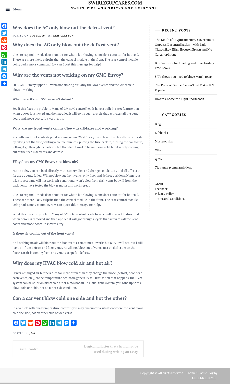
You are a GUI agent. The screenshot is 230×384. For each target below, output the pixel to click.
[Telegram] (4, 69)
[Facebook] (4, 25)
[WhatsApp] (4, 54)
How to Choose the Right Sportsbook (179, 99)
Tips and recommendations (173, 167)
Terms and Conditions (170, 199)
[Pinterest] (4, 47)
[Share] (4, 83)
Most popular (164, 141)
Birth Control (29, 349)
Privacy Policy (164, 194)
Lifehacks (161, 133)
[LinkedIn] (4, 61)
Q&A (32, 333)
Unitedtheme (204, 378)
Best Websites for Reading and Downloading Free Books (184, 65)
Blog (158, 124)
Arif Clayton (63, 35)
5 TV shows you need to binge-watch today (184, 76)
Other (159, 150)
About (159, 184)
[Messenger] (4, 76)
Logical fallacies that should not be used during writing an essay (111, 349)
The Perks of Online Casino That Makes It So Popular (185, 87)
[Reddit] (4, 40)
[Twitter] (4, 33)
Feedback (161, 189)
